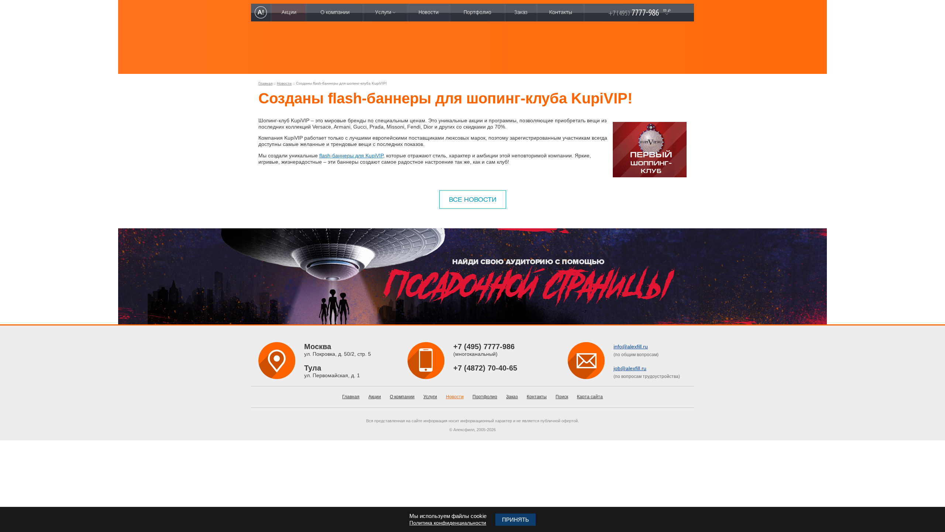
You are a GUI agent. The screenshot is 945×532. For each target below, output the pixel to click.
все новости (472, 199)
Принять (515, 519)
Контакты (537, 396)
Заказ (512, 396)
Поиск (562, 396)
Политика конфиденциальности (447, 523)
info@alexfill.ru (631, 346)
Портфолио (484, 396)
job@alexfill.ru (630, 368)
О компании (402, 396)
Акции (374, 396)
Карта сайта (590, 396)
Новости (284, 83)
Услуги (430, 396)
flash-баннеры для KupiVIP (351, 155)
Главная (265, 83)
